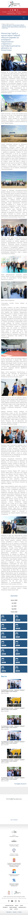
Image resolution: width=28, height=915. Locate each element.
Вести (8, 24)
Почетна (4, 11)
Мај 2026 (14, 609)
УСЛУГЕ (16, 909)
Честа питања (11, 11)
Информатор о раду (11, 13)
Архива (24, 11)
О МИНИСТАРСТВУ (9, 905)
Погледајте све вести (20, 783)
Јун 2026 (14, 606)
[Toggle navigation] (24, 17)
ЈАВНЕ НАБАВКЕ (13, 907)
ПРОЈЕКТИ (5, 907)
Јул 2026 (14, 603)
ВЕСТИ (16, 905)
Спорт (12, 24)
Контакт (19, 13)
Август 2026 (14, 600)
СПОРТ (21, 905)
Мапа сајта (18, 11)
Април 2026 (14, 612)
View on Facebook (14, 819)
